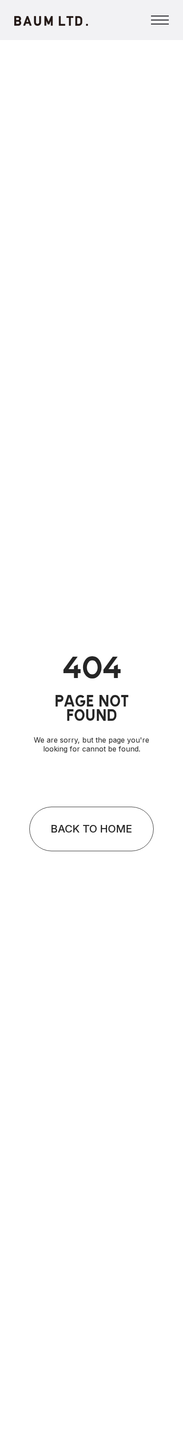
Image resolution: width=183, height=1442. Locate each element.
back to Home (91, 828)
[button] (160, 20)
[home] (51, 20)
